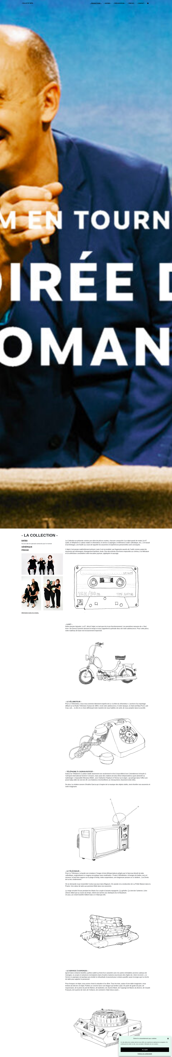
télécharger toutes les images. (30, 613)
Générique (27, 547)
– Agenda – (107, 3)
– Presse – (131, 3)
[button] (168, 1038)
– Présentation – (119, 3)
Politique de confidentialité (145, 1054)
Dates (24, 541)
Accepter (145, 1050)
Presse (25, 550)
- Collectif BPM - (28, 3)
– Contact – (141, 3)
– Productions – (96, 3)
